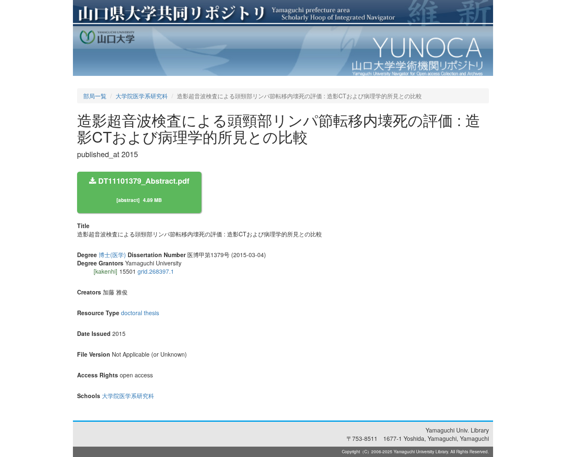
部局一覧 (94, 96)
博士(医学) (112, 254)
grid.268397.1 (156, 271)
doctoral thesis (140, 313)
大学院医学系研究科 (142, 96)
